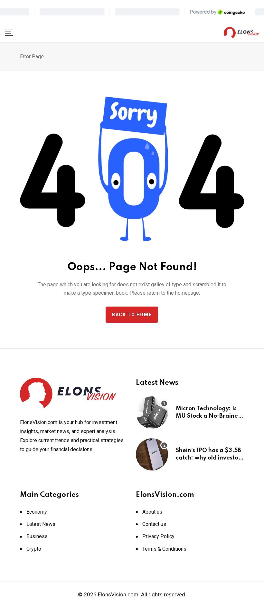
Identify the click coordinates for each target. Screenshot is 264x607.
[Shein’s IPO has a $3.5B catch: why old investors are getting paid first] (152, 454)
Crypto (33, 549)
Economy (36, 512)
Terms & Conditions (164, 549)
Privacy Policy (158, 536)
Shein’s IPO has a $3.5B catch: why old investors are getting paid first (209, 458)
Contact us (154, 524)
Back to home (132, 314)
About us (152, 512)
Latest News (40, 524)
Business (37, 536)
